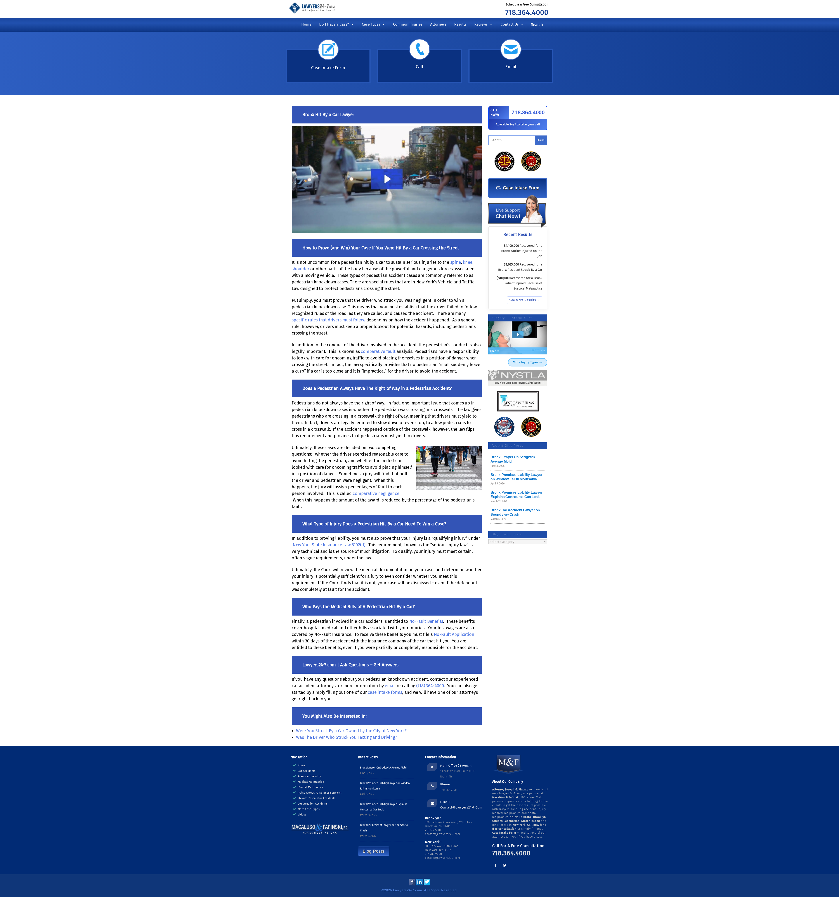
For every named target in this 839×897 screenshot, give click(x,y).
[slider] (517, 350)
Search (537, 24)
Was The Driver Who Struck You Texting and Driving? (346, 737)
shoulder (300, 268)
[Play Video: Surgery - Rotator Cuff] (518, 334)
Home (306, 24)
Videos (302, 814)
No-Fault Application (454, 634)
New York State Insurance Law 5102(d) (329, 544)
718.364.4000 (526, 12)
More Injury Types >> (528, 362)
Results (460, 24)
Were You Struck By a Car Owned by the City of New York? (351, 730)
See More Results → (524, 300)
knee (467, 262)
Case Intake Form (328, 67)
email (390, 685)
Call (419, 66)
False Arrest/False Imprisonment (319, 792)
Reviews (481, 24)
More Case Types (309, 809)
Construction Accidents (313, 803)
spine (455, 262)
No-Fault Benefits (426, 621)
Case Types (371, 24)
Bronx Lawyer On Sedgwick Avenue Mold (383, 767)
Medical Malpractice (311, 781)
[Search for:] (517, 140)
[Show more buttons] (543, 350)
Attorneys (438, 24)
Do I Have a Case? (334, 24)
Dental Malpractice (310, 787)
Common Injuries (407, 24)
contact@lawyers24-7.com (461, 807)
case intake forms (385, 692)
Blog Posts (374, 851)
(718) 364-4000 (430, 685)
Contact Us (510, 24)
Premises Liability (309, 776)
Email (510, 66)
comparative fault (378, 351)
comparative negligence (376, 493)
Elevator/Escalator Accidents (317, 798)
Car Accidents (307, 770)
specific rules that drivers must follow (328, 320)
